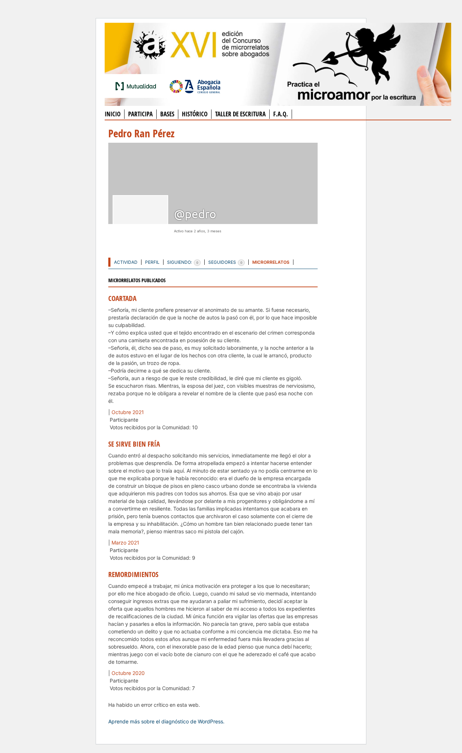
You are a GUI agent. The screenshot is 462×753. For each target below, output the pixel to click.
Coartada (122, 298)
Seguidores (225, 262)
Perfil (152, 262)
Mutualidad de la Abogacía (137, 86)
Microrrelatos (270, 262)
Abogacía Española (195, 86)
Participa (140, 114)
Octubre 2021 (128, 412)
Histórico (195, 114)
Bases (167, 114)
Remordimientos (133, 574)
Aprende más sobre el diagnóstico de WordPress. (166, 721)
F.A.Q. (280, 114)
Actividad (126, 262)
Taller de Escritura (240, 114)
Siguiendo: (182, 262)
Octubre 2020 (128, 673)
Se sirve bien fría (134, 444)
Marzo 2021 (125, 542)
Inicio (113, 114)
